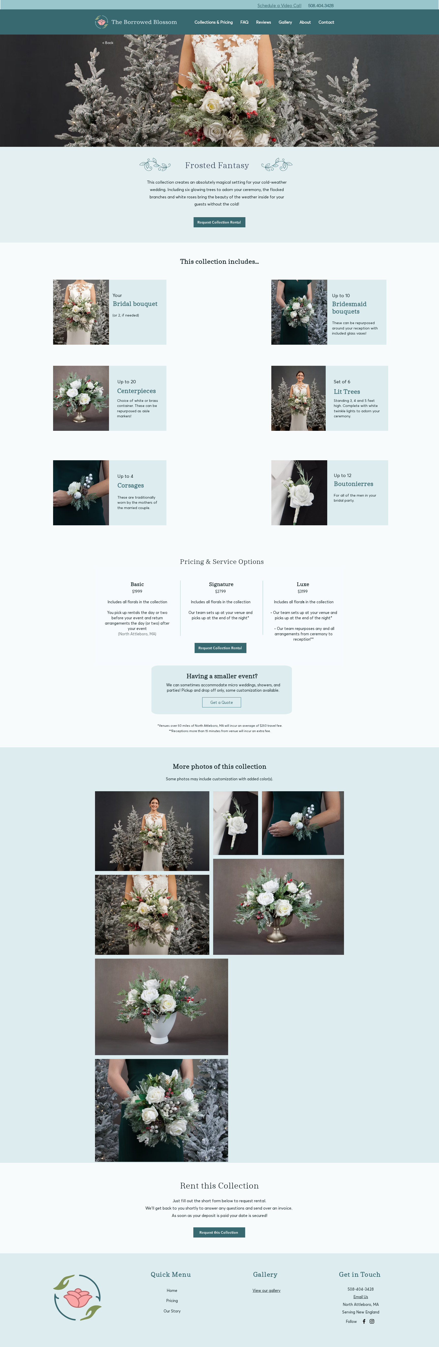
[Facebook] (364, 1321)
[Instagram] (372, 1321)
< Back (107, 42)
